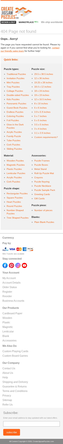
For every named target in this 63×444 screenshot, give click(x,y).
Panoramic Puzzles (16, 103)
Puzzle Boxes (41, 165)
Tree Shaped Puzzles (17, 217)
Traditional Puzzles (16, 74)
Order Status (9, 287)
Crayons (38, 177)
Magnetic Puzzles (16, 165)
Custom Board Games (15, 355)
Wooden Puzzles (15, 160)
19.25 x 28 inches (43, 82)
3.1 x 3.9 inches (42, 133)
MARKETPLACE (28, 22)
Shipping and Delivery (15, 382)
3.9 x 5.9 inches (42, 112)
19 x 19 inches (41, 95)
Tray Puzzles (13, 86)
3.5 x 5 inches (41, 124)
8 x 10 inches (41, 103)
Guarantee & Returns (14, 386)
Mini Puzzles (13, 82)
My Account (9, 278)
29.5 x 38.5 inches (43, 74)
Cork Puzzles (13, 144)
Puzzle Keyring (41, 181)
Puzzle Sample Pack (44, 190)
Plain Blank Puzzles (44, 222)
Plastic (6, 322)
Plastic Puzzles (14, 169)
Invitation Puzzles (15, 78)
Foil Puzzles (13, 120)
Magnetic (7, 327)
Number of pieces (43, 210)
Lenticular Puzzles (16, 173)
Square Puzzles (15, 197)
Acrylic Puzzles (14, 132)
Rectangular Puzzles (17, 193)
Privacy (6, 395)
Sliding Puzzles (14, 149)
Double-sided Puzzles (18, 95)
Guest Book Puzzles (17, 107)
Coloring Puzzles (15, 116)
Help (5, 377)
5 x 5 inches (40, 120)
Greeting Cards (42, 194)
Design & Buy (8, 22)
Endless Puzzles (15, 112)
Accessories (9, 340)
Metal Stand (40, 169)
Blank (5, 336)
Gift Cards (39, 198)
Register (7, 291)
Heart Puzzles (14, 202)
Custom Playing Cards (15, 351)
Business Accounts (13, 300)
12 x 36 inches (41, 78)
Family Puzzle (14, 136)
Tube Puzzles (13, 140)
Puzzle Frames (42, 160)
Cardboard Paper (12, 313)
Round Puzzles (14, 206)
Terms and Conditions (14, 391)
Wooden (7, 318)
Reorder (7, 296)
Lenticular (8, 331)
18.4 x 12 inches (42, 86)
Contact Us (8, 368)
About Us (7, 373)
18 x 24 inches (41, 91)
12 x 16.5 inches (42, 99)
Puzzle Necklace (42, 186)
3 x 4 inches (40, 128)
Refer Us (7, 404)
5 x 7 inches (40, 116)
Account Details (11, 282)
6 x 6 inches (40, 107)
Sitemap (7, 400)
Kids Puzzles (13, 99)
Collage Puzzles (15, 91)
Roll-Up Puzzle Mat (44, 173)
